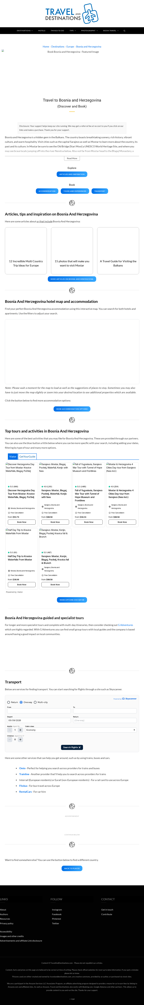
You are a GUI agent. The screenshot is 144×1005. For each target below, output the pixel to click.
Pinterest (56, 918)
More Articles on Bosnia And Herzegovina (72, 279)
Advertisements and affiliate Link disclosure (21, 940)
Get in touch (107, 909)
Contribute (106, 914)
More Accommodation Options (72, 409)
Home (46, 46)
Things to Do (57, 30)
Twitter (55, 923)
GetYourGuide (27, 456)
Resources (5, 918)
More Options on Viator (72, 600)
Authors (4, 914)
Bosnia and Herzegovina (88, 46)
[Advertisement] (72, 825)
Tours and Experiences (75, 191)
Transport (99, 191)
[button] (72, 158)
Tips (72, 30)
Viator (12, 456)
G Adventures (125, 624)
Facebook (56, 914)
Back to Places (72, 868)
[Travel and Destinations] (72, 13)
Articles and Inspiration (72, 174)
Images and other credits (12, 936)
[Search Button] (125, 30)
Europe (70, 46)
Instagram (57, 909)
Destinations (24, 30)
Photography (88, 30)
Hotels (41, 30)
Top (73, 999)
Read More (72, 158)
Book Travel (109, 30)
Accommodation (47, 191)
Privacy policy (6, 923)
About (3, 909)
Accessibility (6, 931)
